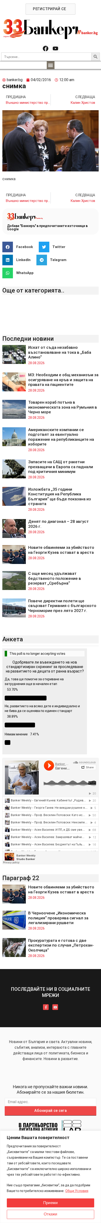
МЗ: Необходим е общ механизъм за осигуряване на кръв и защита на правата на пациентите (63, 379)
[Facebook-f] (46, 1007)
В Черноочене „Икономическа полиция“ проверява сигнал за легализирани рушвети (58, 918)
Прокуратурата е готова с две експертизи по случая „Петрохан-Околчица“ (61, 945)
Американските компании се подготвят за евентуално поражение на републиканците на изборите (61, 436)
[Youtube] (55, 49)
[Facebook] (46, 49)
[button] (50, 65)
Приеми (50, 1203)
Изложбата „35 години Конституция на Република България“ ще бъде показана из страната (59, 496)
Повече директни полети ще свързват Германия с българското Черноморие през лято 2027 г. (62, 605)
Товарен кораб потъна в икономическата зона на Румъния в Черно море (62, 407)
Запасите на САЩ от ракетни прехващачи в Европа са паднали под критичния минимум (60, 466)
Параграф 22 (20, 878)
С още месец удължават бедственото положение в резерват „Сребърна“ (54, 578)
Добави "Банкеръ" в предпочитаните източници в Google (47, 227)
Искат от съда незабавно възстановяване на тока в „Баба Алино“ (59, 352)
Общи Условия (76, 1191)
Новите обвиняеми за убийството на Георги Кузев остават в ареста (61, 550)
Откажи (50, 1214)
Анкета (12, 639)
